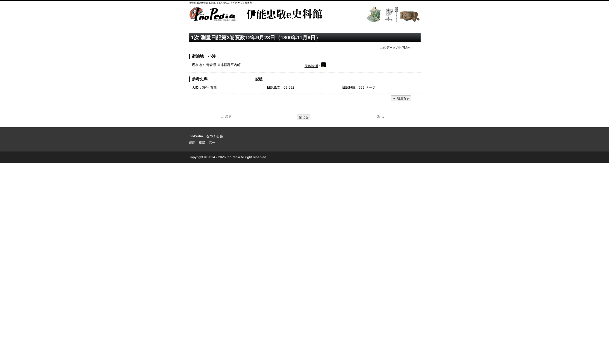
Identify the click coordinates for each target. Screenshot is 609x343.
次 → (381, 117)
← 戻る (226, 117)
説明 (259, 79)
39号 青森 (204, 87)
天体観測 (311, 66)
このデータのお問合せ (395, 47)
